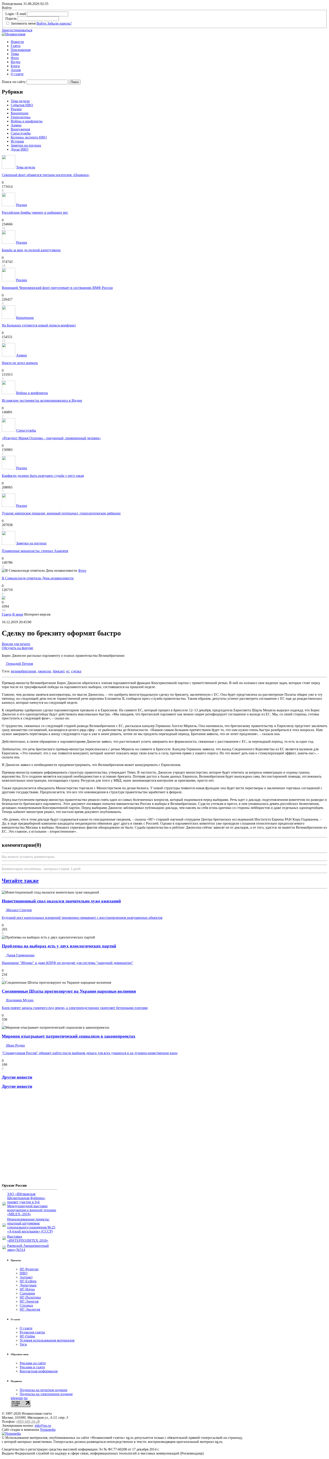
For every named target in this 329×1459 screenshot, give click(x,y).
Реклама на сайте (33, 1363)
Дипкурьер (28, 1285)
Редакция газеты (32, 1332)
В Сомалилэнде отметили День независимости (38, 578)
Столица (26, 1305)
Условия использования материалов (47, 1340)
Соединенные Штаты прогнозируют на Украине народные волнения (69, 991)
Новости (17, 42)
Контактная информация (39, 1371)
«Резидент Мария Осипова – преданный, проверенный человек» (51, 438)
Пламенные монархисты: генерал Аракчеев (35, 551)
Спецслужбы (21, 133)
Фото (15, 58)
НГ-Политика (30, 1297)
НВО (24, 1273)
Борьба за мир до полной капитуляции (31, 250)
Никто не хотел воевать (20, 363)
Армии (16, 125)
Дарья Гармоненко (19, 955)
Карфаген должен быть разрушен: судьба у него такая (43, 476)
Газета (15, 46)
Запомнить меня (23, 23)
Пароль (11, 18)
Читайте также (20, 880)
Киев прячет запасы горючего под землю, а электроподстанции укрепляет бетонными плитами (75, 1008)
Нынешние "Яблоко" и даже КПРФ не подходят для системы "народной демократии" (67, 963)
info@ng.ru (43, 1425)
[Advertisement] (29, 1138)
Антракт (26, 1277)
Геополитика (20, 117)
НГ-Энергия (29, 1301)
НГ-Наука (27, 1289)
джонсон (44, 671)
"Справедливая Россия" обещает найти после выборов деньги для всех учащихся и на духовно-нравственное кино (89, 1053)
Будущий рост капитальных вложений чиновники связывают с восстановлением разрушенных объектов (82, 917)
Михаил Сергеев (18, 910)
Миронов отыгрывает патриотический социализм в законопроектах (68, 1036)
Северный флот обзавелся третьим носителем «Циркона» (46, 175)
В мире (17, 614)
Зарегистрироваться (17, 30)
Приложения (20, 50)
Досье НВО (19, 149)
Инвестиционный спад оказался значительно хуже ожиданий (61, 901)
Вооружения (20, 129)
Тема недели (20, 101)
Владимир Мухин (19, 1000)
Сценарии (27, 1293)
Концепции (19, 113)
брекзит (58, 671)
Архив (16, 70)
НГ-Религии (29, 1269)
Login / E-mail (15, 14)
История (17, 141)
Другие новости (17, 1077)
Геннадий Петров (19, 664)
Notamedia (48, 1429)
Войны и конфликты (27, 121)
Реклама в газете (32, 1367)
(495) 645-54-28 (28, 1421)
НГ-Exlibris (28, 1281)
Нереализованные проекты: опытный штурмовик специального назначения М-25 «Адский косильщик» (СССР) (31, 1225)
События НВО (22, 105)
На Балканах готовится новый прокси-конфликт (39, 325)
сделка (76, 671)
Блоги (15, 66)
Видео (15, 62)
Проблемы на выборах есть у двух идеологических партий (59, 946)
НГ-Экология (30, 1309)
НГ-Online (27, 1336)
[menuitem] (169, 42)
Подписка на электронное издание (46, 1394)
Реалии (16, 109)
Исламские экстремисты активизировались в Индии (42, 400)
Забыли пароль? (59, 23)
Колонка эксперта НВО (29, 137)
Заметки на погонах (26, 145)
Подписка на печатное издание (43, 1390)
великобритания (23, 671)
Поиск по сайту (14, 82)
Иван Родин (15, 1045)
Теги (23, 1344)
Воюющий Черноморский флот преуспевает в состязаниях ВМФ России (57, 288)
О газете (17, 74)
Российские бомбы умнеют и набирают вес (35, 212)
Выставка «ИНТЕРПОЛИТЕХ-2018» (27, 1238)
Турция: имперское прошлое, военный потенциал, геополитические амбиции (61, 513)
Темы (15, 54)
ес (67, 671)
